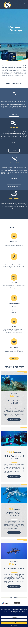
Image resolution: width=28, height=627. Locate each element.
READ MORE (14, 114)
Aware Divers (14, 241)
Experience (14, 283)
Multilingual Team (14, 303)
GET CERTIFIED (14, 150)
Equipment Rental (14, 262)
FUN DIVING (14, 178)
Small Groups (14, 347)
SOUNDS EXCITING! (14, 419)
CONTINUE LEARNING (14, 186)
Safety (14, 326)
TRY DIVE (14, 143)
